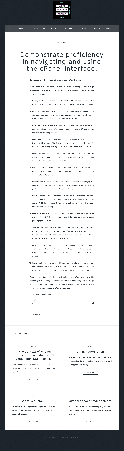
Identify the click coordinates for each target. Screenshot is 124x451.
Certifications (39, 28)
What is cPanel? (33, 401)
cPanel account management (90, 401)
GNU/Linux (23, 28)
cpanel (34, 304)
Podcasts (55, 28)
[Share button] (93, 303)
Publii (77, 437)
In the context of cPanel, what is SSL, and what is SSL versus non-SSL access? (33, 355)
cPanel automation (90, 351)
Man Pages (69, 28)
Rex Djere (35, 314)
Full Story (33, 379)
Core (10, 28)
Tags (108, 28)
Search (97, 28)
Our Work (84, 28)
